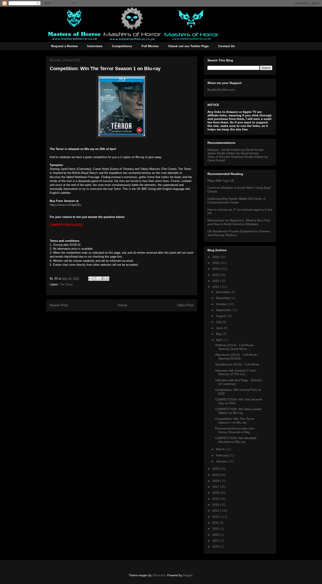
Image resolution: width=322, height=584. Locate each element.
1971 (216, 540)
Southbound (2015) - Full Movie (237, 364)
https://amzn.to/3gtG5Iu (65, 205)
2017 (216, 486)
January (222, 461)
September (224, 310)
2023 (216, 275)
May (219, 334)
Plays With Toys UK (220, 180)
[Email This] (90, 278)
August (221, 316)
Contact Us (226, 46)
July (219, 322)
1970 (216, 546)
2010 (216, 528)
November (223, 298)
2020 (216, 468)
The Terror (66, 284)
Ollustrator (158, 575)
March (221, 449)
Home (122, 305)
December (223, 292)
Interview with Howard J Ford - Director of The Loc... (236, 372)
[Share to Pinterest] (107, 278)
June (220, 328)
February (223, 455)
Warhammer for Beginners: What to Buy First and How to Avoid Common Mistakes (238, 222)
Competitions (122, 46)
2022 (216, 281)
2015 (216, 498)
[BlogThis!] (94, 278)
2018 (216, 481)
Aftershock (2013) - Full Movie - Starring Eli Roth (237, 356)
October (222, 304)
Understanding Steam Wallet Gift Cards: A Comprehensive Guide (236, 200)
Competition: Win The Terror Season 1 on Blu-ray (234, 420)
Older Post (185, 305)
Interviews (95, 46)
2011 (216, 522)
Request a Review (64, 46)
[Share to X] (99, 278)
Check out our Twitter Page (188, 46)
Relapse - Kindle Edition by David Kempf (235, 149)
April (219, 340)
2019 (216, 475)
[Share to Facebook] (103, 278)
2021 (216, 286)
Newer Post (59, 305)
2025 (216, 263)
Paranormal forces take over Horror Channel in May (235, 430)
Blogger (187, 575)
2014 (216, 504)
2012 (216, 516)
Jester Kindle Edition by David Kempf (232, 153)
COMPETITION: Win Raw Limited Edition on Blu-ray (238, 411)
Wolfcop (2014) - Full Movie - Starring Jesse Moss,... (235, 347)
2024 (216, 269)
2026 (216, 257)
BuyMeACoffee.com (221, 89)
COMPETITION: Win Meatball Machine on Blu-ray (235, 439)
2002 (216, 534)
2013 (216, 510)
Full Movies (150, 46)
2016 (216, 492)
